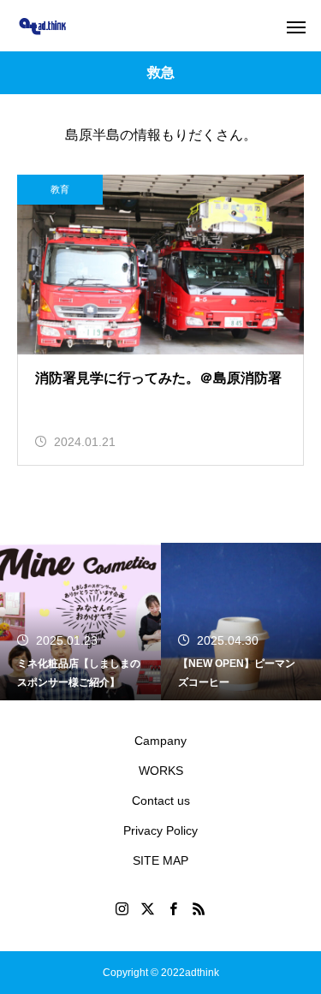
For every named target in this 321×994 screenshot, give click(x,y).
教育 (60, 189)
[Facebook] (173, 908)
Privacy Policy (160, 830)
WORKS (161, 770)
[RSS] (199, 908)
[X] (148, 908)
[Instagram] (122, 908)
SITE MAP (160, 860)
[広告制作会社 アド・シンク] (42, 26)
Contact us (161, 800)
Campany (160, 740)
